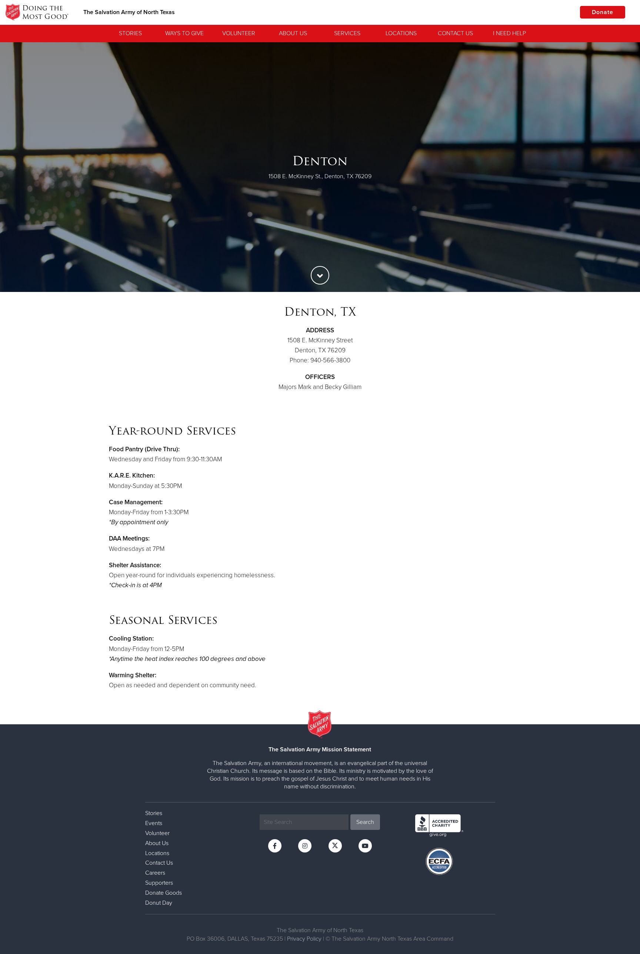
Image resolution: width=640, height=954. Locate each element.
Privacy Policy (304, 939)
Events (153, 823)
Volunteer (238, 33)
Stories (130, 33)
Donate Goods (163, 893)
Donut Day (158, 903)
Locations (401, 33)
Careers (155, 873)
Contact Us (455, 33)
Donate (602, 12)
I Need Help (509, 33)
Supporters (159, 883)
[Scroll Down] (320, 275)
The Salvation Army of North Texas (129, 12)
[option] (320, 167)
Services (347, 33)
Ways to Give (184, 33)
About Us (293, 33)
